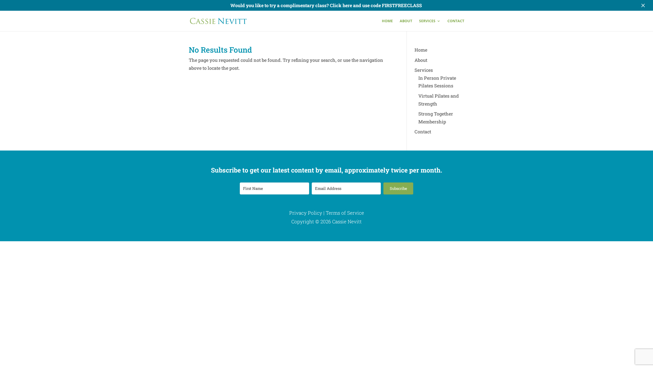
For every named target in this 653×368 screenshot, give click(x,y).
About (406, 21)
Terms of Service (345, 213)
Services (427, 21)
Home (387, 21)
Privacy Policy (305, 213)
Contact (455, 21)
